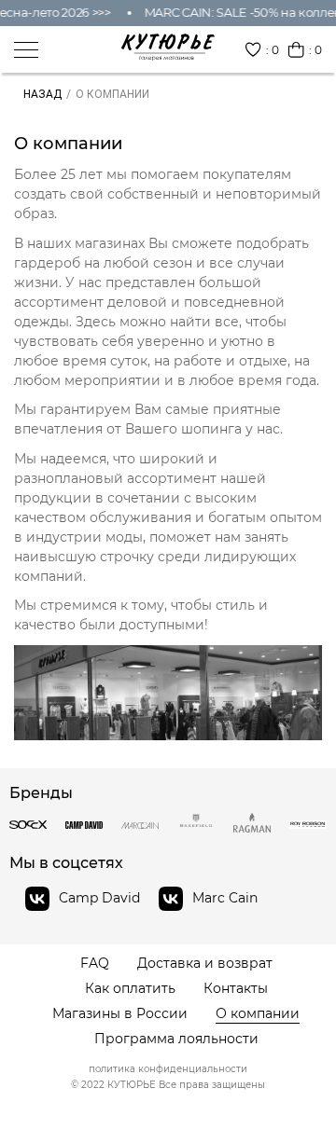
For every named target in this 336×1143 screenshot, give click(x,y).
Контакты (235, 989)
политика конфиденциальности (168, 1069)
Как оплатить (130, 989)
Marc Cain (225, 897)
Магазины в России (120, 1014)
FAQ (94, 963)
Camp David (99, 897)
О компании (258, 1014)
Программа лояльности (176, 1039)
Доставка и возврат (205, 963)
